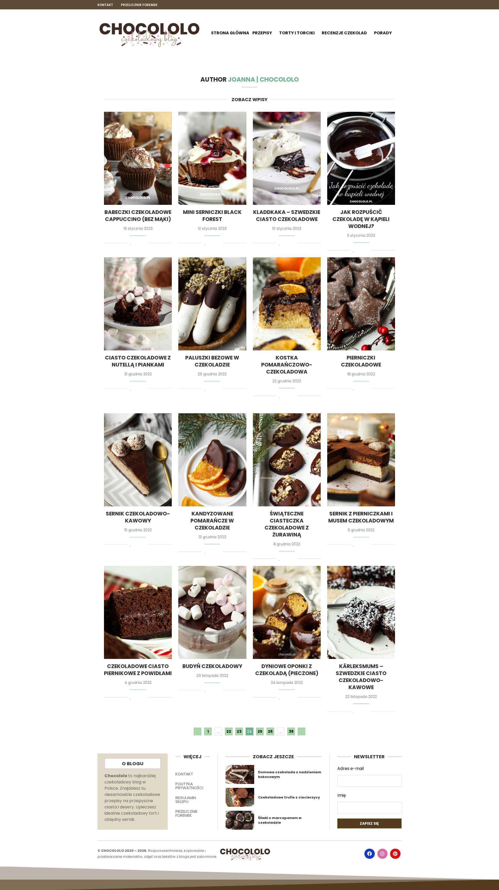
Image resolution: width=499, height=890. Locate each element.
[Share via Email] (145, 244)
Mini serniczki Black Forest (212, 215)
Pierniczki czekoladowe (361, 361)
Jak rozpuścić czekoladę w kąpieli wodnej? (361, 219)
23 (239, 731)
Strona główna (230, 33)
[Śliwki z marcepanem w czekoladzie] (240, 820)
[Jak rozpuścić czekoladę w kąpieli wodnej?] (361, 158)
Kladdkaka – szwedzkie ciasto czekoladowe (286, 215)
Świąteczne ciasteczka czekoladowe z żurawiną (287, 524)
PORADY (383, 33)
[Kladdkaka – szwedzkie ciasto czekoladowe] (287, 158)
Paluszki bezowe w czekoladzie (212, 361)
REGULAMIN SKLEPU (185, 799)
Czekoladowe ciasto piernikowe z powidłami (138, 670)
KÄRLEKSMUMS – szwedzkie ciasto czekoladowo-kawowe (361, 677)
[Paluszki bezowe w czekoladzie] (212, 303)
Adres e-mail (350, 768)
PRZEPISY (262, 33)
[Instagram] (390, 5)
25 (260, 731)
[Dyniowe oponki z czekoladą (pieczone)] (287, 612)
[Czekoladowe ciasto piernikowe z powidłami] (138, 612)
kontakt (105, 5)
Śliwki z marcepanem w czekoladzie (279, 820)
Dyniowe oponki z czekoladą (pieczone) (286, 670)
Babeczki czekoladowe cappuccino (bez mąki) (137, 215)
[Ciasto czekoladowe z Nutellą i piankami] (138, 303)
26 (270, 731)
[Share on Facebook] (135, 244)
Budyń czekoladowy (212, 666)
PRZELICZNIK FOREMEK (186, 813)
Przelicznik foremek (139, 5)
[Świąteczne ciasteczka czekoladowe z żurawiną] (287, 459)
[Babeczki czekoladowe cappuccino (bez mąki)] (138, 158)
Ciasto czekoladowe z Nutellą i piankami (138, 361)
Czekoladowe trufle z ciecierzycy (289, 797)
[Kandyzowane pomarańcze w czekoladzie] (212, 459)
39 (291, 731)
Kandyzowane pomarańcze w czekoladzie (212, 520)
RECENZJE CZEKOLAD (344, 33)
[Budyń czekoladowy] (212, 612)
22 (228, 731)
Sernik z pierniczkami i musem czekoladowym (361, 517)
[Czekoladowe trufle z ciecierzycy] (240, 797)
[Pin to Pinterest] (140, 244)
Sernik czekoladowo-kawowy (138, 517)
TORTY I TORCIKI (297, 33)
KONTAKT (184, 774)
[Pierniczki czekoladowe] (361, 303)
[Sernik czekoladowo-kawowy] (138, 459)
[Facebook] (381, 5)
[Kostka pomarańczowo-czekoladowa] (287, 303)
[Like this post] (130, 244)
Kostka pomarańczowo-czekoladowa (286, 364)
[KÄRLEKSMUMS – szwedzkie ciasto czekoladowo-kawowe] (361, 612)
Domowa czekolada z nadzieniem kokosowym (289, 774)
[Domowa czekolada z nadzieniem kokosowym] (240, 774)
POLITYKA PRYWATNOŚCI (189, 786)
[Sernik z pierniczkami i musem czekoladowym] (361, 459)
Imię (341, 795)
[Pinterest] (399, 5)
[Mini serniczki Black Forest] (212, 158)
